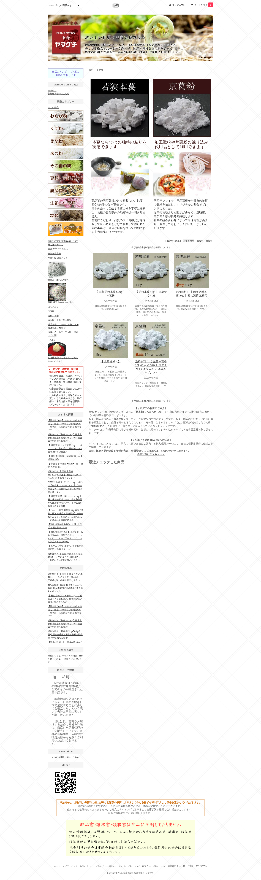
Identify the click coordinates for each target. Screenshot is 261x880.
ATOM (204, 866)
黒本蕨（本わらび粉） (58, 280)
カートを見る (203, 4)
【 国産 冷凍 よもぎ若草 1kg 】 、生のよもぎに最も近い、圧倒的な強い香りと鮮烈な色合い (65, 448)
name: (51, 5)
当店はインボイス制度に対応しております (65, 73)
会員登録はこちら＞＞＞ (151, 454)
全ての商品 (53, 107)
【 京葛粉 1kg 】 (111, 361)
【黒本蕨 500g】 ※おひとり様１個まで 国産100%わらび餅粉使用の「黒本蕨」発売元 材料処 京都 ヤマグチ (65, 425)
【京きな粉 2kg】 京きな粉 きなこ (65, 642)
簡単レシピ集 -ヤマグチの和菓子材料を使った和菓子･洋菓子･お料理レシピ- (65, 659)
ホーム (57, 866)
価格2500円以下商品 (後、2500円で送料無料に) (63, 243)
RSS (197, 866)
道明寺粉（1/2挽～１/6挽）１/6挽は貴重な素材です (63, 326)
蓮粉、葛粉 (53, 315)
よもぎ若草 (53, 306)
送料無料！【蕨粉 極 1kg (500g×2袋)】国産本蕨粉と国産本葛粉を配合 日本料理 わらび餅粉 (65, 634)
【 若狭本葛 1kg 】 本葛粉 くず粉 (151, 293)
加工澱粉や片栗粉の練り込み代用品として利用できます (181, 144)
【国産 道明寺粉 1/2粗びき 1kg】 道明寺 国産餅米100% (65, 526)
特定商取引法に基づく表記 (181, 866)
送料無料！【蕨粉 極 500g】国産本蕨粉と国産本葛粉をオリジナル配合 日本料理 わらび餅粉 (65, 437)
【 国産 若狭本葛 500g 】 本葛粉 (110, 293)
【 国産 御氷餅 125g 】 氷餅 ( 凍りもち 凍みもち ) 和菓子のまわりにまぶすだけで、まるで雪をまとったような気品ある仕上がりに (65, 536)
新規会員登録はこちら (58, 93)
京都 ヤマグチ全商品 (58, 248)
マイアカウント (179, 4)
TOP (91, 69)
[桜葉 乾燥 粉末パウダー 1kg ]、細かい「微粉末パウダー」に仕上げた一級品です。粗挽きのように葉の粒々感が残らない (65, 487)
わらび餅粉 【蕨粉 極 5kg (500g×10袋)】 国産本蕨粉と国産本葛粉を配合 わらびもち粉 (65, 588)
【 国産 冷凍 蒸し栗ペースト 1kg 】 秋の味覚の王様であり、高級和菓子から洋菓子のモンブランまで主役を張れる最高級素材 (65, 501)
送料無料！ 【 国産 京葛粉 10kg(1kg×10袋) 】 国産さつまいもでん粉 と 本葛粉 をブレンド (151, 367)
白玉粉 (51, 311)
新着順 (209, 240)
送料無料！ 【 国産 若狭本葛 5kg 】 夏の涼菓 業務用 (191, 293)
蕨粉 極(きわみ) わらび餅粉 (61, 302)
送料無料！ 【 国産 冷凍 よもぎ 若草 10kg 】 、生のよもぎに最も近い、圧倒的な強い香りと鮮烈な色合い (65, 557)
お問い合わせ (86, 866)
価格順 (200, 240)
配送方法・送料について (154, 866)
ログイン (52, 90)
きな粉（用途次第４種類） (61, 320)
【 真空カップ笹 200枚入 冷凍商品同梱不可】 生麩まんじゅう (65, 547)
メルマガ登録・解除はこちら (65, 757)
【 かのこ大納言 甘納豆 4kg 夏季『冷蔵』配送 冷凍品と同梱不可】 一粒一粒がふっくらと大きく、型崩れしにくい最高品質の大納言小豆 (65, 515)
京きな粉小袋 (54, 253)
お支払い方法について (129, 866)
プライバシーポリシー (105, 866)
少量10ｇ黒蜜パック (57, 257)
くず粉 (100, 69)
